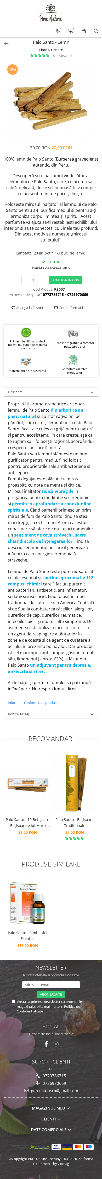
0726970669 (54, 1083)
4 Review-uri (62, 55)
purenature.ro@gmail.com (54, 1090)
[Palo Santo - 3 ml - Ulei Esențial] (27, 902)
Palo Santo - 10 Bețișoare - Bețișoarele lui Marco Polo (27, 823)
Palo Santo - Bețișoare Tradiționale (74, 822)
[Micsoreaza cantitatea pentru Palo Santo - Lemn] (25, 280)
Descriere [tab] (15, 392)
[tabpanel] (51, 101)
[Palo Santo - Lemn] (51, 101)
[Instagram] (56, 1044)
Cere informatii (70, 307)
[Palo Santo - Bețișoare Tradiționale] (74, 782)
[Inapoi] (4, 43)
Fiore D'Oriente (51, 49)
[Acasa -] (51, 13)
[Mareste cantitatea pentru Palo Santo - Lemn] (41, 280)
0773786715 (54, 1075)
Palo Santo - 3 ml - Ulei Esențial (27, 935)
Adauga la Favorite (30, 307)
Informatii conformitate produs (32, 702)
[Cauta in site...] (96, 31)
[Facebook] (46, 1044)
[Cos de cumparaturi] (83, 31)
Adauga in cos (65, 280)
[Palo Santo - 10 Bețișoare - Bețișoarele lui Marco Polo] (27, 783)
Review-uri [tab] (18, 713)
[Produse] (7, 32)
